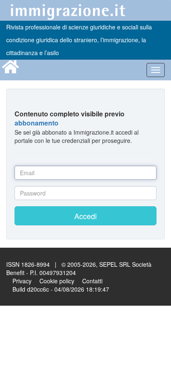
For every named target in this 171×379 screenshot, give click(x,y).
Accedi (85, 215)
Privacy (22, 281)
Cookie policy (56, 281)
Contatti (92, 281)
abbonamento (37, 123)
